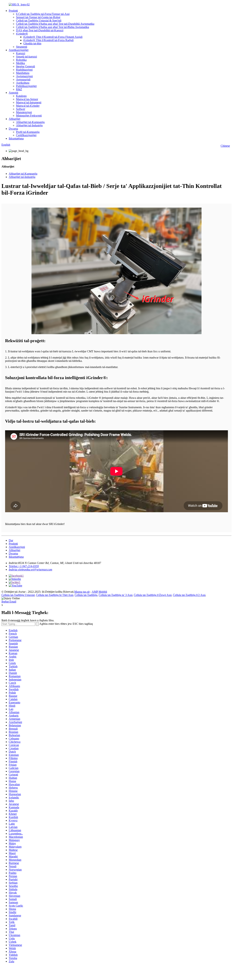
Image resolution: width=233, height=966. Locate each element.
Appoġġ (13, 92)
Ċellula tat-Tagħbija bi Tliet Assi (54, 595)
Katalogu (21, 95)
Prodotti (13, 10)
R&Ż (19, 89)
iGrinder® (22, 33)
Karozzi (20, 53)
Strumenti (21, 46)
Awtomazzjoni (24, 76)
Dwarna (13, 128)
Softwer (20, 109)
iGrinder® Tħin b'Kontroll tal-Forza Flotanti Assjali (52, 36)
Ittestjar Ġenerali (25, 66)
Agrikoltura (22, 82)
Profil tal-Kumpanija (28, 131)
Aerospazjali (23, 79)
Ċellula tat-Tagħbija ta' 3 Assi (115, 595)
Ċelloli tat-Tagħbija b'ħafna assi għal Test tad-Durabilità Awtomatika (55, 23)
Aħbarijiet (14, 118)
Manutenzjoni (24, 112)
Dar (11, 540)
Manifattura (22, 72)
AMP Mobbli (99, 591)
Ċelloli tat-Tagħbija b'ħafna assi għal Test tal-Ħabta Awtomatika (52, 27)
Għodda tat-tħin (32, 43)
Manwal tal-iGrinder (28, 105)
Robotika (21, 59)
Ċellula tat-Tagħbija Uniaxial (18, 595)
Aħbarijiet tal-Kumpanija (30, 122)
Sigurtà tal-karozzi (26, 56)
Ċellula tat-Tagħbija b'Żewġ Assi (152, 595)
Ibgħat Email (8, 601)
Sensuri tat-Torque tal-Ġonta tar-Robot (38, 17)
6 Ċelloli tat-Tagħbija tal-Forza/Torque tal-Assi (43, 13)
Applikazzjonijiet (18, 50)
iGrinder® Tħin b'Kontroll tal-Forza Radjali (48, 40)
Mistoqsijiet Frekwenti (29, 115)
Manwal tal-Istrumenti (28, 102)
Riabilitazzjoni (24, 69)
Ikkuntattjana (16, 138)
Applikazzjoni (17, 546)
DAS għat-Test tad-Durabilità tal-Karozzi (39, 30)
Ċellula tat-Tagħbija (86, 595)
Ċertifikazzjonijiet (26, 135)
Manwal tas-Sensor (27, 99)
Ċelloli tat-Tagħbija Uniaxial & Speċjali (38, 20)
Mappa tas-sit (82, 591)
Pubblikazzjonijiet (26, 86)
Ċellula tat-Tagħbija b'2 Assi (189, 595)
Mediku (20, 63)
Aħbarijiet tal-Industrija (29, 125)
